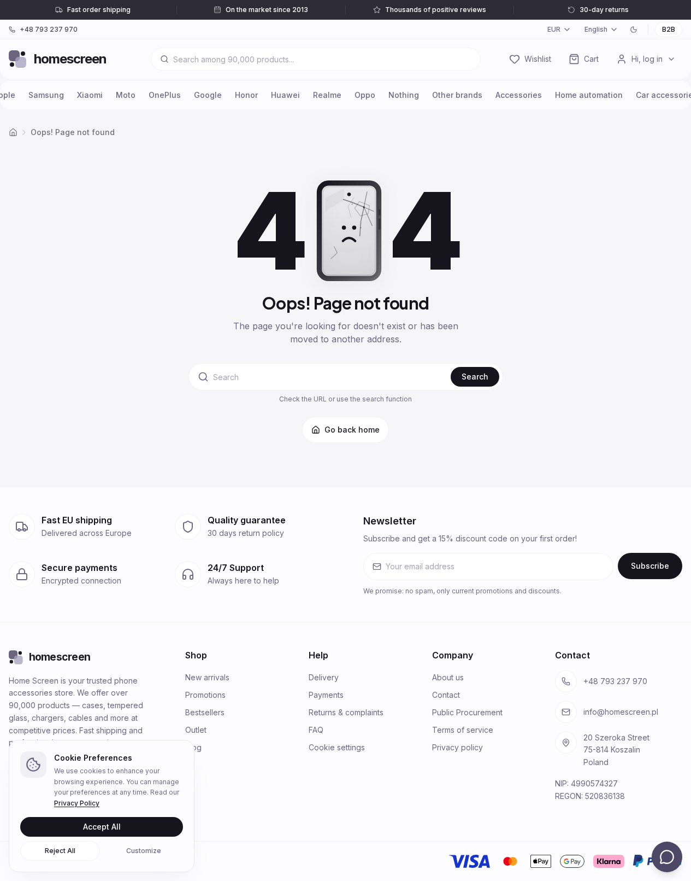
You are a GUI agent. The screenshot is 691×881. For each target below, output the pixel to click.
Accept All (102, 826)
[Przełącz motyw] (633, 29)
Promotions (205, 694)
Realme (327, 95)
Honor (246, 95)
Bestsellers (205, 712)
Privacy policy (457, 747)
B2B (668, 29)
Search (475, 376)
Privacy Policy (76, 803)
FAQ (316, 729)
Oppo (365, 95)
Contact (446, 694)
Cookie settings (337, 747)
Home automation (589, 95)
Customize (143, 851)
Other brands (457, 95)
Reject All (60, 851)
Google (208, 95)
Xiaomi (90, 95)
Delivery (324, 677)
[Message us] (667, 857)
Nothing (403, 95)
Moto (125, 95)
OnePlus (165, 95)
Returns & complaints (346, 712)
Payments (326, 694)
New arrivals (207, 677)
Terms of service (462, 729)
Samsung (46, 95)
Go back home (352, 429)
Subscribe (650, 565)
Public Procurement (467, 712)
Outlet (195, 729)
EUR (553, 29)
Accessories (518, 95)
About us (448, 677)
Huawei (285, 95)
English (595, 29)
